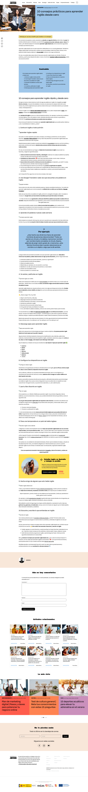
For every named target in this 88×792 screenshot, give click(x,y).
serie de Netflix (43, 281)
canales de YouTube (49, 42)
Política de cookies (55, 770)
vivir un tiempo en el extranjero (45, 488)
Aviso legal (48, 770)
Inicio (23, 2)
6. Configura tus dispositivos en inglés (55, 73)
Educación (29, 2)
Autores (65, 758)
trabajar (21, 112)
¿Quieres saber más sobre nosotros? (27, 764)
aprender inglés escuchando (41, 518)
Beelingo (24, 355)
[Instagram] (44, 745)
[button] (2, 691)
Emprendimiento (65, 2)
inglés (65, 40)
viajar (63, 110)
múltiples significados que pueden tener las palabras (38, 119)
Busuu (23, 349)
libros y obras (42, 415)
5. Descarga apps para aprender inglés (33, 88)
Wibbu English (25, 353)
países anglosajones (36, 437)
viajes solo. (35, 402)
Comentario (24, 582)
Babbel (23, 347)
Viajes (57, 2)
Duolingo (24, 346)
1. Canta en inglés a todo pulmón (32, 77)
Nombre (23, 597)
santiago (28, 560)
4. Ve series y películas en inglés (32, 86)
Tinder (30, 339)
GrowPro (48, 450)
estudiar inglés (45, 435)
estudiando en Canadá (35, 498)
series (61, 42)
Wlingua (24, 351)
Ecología (44, 2)
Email (23, 603)
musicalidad (51, 143)
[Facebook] (39, 745)
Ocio (39, 2)
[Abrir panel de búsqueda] (77, 2)
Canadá (21, 439)
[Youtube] (48, 745)
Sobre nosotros (66, 756)
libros (65, 42)
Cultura (35, 2)
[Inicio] (13, 2)
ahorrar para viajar (49, 541)
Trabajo (73, 2)
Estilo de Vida (51, 2)
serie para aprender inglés (41, 311)
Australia (66, 437)
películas (57, 42)
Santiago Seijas (48, 7)
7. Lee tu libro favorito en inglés (54, 75)
